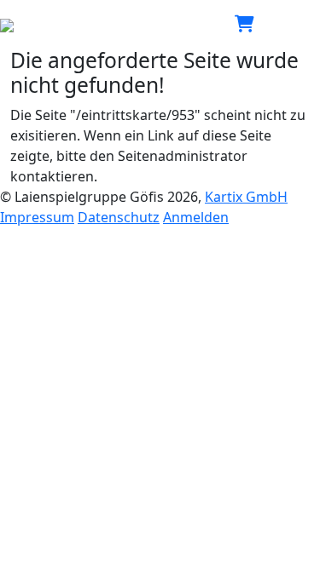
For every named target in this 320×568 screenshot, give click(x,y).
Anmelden (196, 217)
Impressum (37, 217)
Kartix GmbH (246, 196)
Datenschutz (119, 217)
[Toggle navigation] (296, 24)
